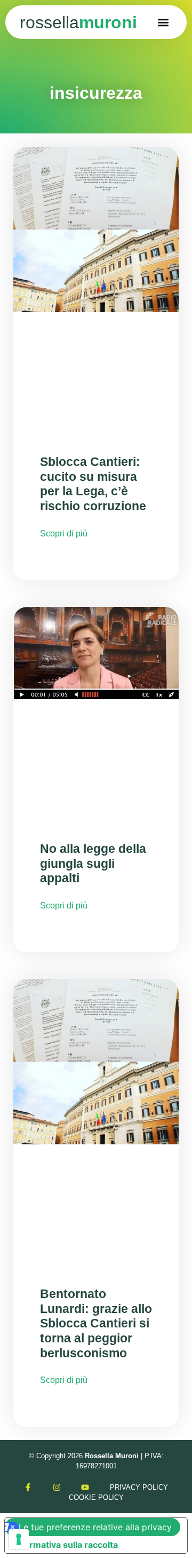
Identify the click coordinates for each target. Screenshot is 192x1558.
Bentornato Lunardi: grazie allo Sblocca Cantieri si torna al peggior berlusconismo (96, 1323)
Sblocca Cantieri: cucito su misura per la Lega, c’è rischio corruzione (93, 484)
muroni (78, 22)
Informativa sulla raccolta (65, 1544)
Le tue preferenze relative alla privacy (95, 1527)
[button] (163, 22)
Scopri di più (63, 533)
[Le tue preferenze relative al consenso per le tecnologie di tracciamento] (19, 1539)
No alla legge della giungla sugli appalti (93, 863)
